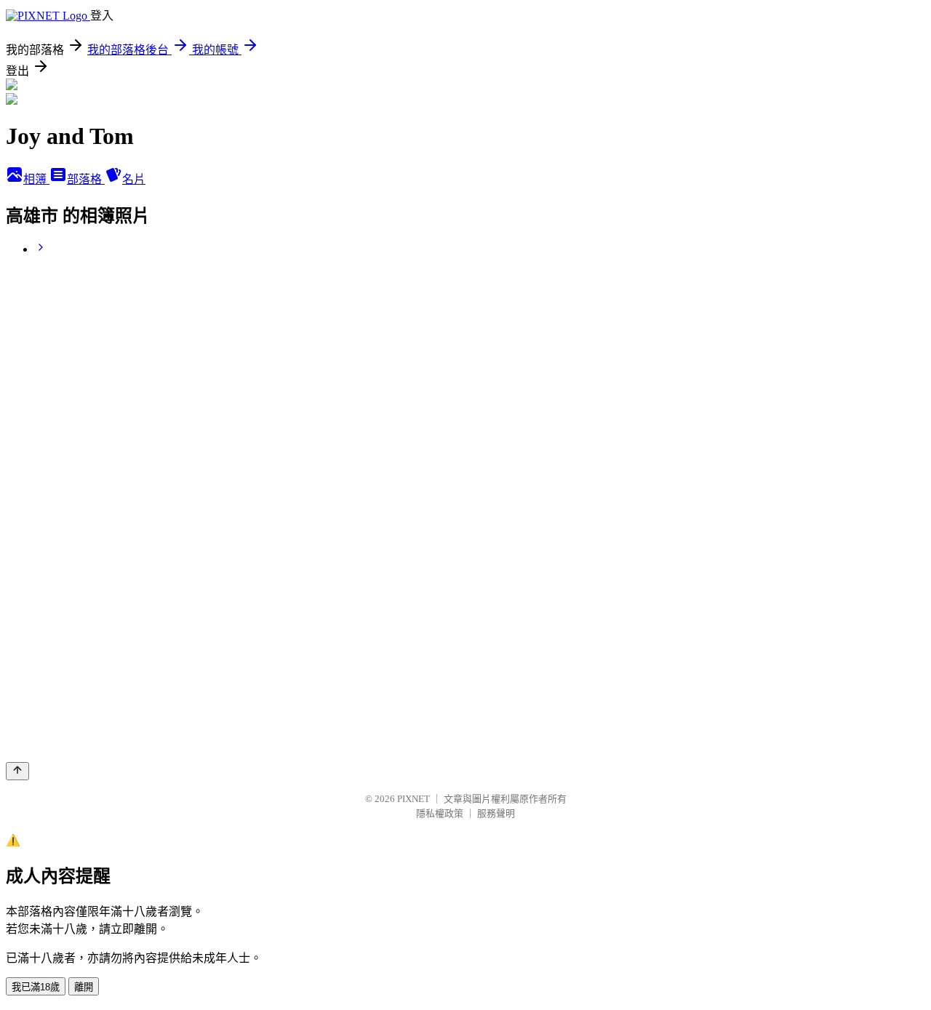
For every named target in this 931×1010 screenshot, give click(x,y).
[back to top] (17, 771)
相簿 (36, 179)
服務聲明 (496, 813)
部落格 (86, 179)
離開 (83, 987)
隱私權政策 (439, 813)
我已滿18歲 (36, 987)
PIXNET (413, 798)
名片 (133, 179)
